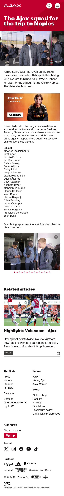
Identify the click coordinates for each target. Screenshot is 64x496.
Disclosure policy (42, 410)
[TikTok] (36, 448)
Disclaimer (39, 406)
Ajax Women (40, 384)
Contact (8, 399)
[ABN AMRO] (30, 464)
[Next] (53, 251)
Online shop (40, 395)
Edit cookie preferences (46, 413)
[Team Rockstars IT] (46, 470)
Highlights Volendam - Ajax (30, 330)
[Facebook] (21, 448)
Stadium (8, 384)
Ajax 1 (36, 376)
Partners (8, 387)
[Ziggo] (8, 464)
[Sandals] (23, 477)
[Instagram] (13, 448)
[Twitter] (6, 448)
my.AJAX (9, 406)
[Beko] (7, 484)
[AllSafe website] (36, 477)
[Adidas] (18, 464)
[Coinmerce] (33, 470)
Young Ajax (39, 380)
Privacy (37, 402)
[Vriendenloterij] (21, 470)
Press (7, 376)
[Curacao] (9, 477)
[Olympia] (8, 470)
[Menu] (57, 5)
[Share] (58, 353)
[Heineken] (45, 477)
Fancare (37, 399)
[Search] (49, 5)
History (8, 380)
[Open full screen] (58, 62)
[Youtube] (28, 448)
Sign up (10, 435)
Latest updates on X (15, 402)
